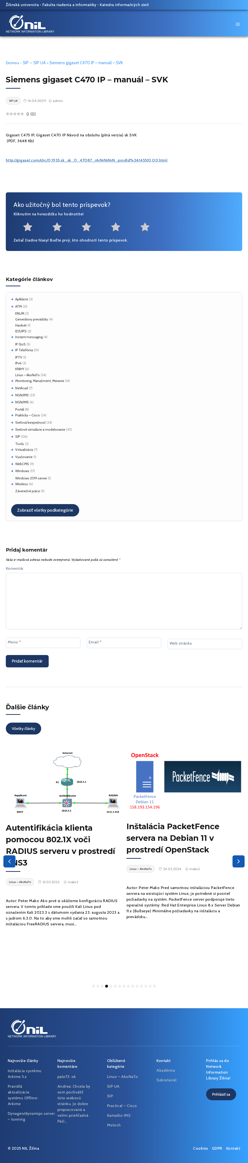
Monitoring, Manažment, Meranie (39, 381)
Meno (14, 642)
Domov (12, 63)
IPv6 (18, 363)
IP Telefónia (24, 350)
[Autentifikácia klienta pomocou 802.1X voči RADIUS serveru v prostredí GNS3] (64, 781)
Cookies (200, 1148)
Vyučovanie (23, 457)
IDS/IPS (21, 331)
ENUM (19, 313)
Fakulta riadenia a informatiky (69, 4)
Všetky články (23, 728)
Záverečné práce (27, 491)
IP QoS (20, 344)
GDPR (217, 1148)
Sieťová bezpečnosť (30, 422)
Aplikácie (21, 299)
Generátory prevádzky (31, 319)
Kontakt (233, 1148)
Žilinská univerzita (22, 4)
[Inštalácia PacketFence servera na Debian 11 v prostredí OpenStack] (184, 781)
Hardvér (21, 325)
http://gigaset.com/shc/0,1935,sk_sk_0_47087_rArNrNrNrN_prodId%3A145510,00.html (86, 160)
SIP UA (39, 62)
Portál (19, 409)
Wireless (21, 484)
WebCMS (22, 464)
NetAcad (21, 388)
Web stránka (181, 643)
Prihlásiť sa (221, 1094)
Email (95, 642)
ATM (18, 306)
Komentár (14, 568)
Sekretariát (166, 1080)
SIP (17, 436)
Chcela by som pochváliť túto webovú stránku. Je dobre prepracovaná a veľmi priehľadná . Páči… (73, 1104)
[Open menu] (237, 24)
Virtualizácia (24, 449)
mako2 (73, 882)
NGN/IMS (22, 395)
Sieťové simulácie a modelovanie (40, 429)
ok (73, 1076)
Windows (22, 471)
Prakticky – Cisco (27, 415)
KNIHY (19, 369)
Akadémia (165, 1070)
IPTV (18, 357)
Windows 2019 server (31, 478)
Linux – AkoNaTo (27, 375)
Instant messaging (29, 337)
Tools (19, 444)
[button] (9, 861)
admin (58, 101)
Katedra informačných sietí (124, 4)
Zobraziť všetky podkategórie (45, 510)
